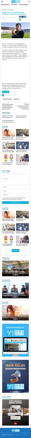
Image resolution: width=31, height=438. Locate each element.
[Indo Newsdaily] (15, 1)
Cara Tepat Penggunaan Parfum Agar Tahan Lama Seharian (22, 163)
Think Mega (4, 19)
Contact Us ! (17, 434)
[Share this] (20, 17)
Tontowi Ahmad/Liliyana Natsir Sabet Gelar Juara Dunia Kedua (23, 106)
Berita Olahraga (7, 99)
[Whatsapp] (20, 20)
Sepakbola (16, 99)
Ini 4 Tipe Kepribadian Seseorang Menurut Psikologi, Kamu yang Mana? (7, 163)
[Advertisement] (15, 72)
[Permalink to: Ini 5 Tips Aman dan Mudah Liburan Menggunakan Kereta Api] (22, 132)
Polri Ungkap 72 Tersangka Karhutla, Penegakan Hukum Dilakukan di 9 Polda (14, 294)
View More (15, 250)
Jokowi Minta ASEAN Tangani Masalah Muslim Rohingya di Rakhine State (7, 106)
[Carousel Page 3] (17, 274)
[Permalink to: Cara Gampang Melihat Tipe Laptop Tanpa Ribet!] (8, 145)
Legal (2, 436)
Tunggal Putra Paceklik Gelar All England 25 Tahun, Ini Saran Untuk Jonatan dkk (7, 116)
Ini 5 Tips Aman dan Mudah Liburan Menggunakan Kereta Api (22, 138)
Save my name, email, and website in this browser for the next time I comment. (13, 198)
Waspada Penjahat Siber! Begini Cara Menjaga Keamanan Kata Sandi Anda (22, 151)
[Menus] (2, 1)
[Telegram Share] (25, 17)
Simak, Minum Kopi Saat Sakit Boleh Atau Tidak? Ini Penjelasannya (8, 138)
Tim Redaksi (24, 434)
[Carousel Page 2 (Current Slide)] (15, 274)
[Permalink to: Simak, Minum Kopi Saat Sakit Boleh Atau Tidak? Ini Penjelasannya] (8, 132)
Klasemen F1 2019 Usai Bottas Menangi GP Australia (21, 116)
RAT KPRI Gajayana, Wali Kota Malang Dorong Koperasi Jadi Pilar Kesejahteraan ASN (15, 272)
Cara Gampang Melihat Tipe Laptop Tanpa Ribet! (8, 151)
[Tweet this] (22, 17)
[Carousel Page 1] (13, 274)
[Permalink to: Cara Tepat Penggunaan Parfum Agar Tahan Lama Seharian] (22, 157)
